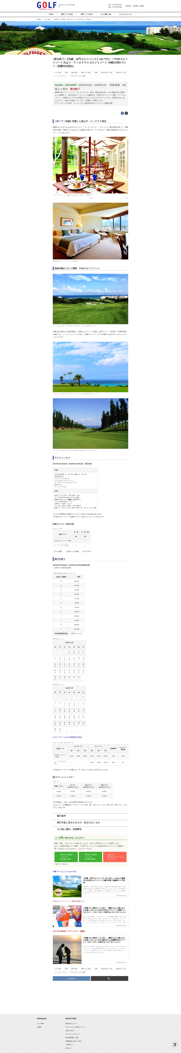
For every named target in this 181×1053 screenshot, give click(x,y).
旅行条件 (61, 816)
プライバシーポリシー (72, 1034)
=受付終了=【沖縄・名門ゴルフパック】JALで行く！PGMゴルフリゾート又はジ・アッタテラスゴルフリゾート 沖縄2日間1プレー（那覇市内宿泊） (90, 62)
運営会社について (71, 1023)
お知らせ (68, 1048)
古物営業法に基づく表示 (73, 1041)
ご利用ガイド (69, 1044)
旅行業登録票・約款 (72, 1037)
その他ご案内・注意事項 (69, 829)
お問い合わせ (69, 1030)
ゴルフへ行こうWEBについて (75, 1027)
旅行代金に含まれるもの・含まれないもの (78, 822)
